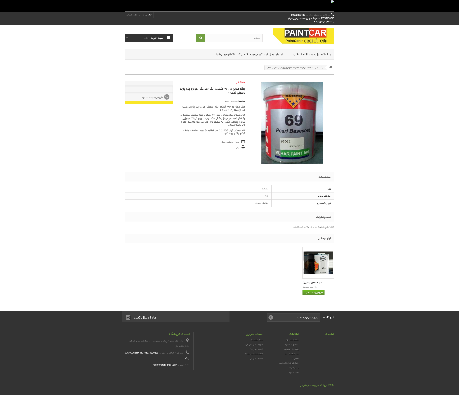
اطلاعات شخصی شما (254, 353)
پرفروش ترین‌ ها (291, 349)
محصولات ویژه (292, 339)
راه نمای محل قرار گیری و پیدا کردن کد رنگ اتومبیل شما (250, 54)
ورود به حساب (132, 14)
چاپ (237, 147)
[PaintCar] (301, 36)
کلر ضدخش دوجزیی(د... (312, 283)
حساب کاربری (254, 334)
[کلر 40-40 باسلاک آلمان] (318, 263)
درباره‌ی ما (294, 367)
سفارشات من (257, 339)
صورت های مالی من (254, 344)
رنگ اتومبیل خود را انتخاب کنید (311, 54)
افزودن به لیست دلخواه (152, 97)
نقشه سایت (293, 372)
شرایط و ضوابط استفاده (289, 363)
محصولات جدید (292, 344)
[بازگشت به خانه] (330, 67)
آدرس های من (256, 349)
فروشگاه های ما (292, 353)
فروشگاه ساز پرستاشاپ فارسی (313, 385)
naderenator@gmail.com (165, 365)
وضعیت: (241, 101)
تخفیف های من (256, 358)
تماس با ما (147, 14)
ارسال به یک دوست (230, 142)
